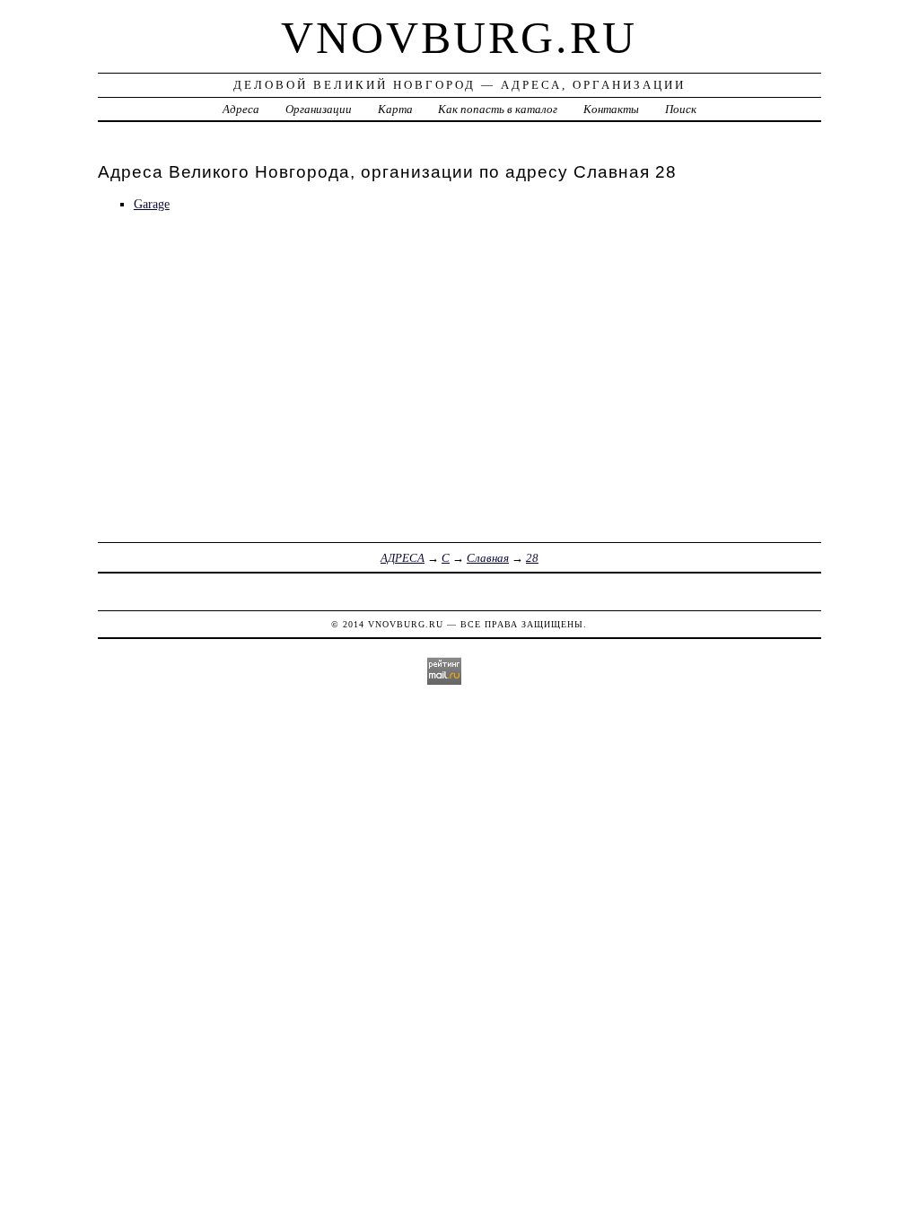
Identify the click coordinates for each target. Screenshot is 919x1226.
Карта (395, 109)
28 (532, 558)
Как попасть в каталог (497, 109)
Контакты (611, 109)
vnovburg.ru (459, 38)
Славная (488, 558)
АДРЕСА (402, 558)
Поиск (680, 109)
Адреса (241, 109)
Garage (152, 204)
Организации (318, 109)
